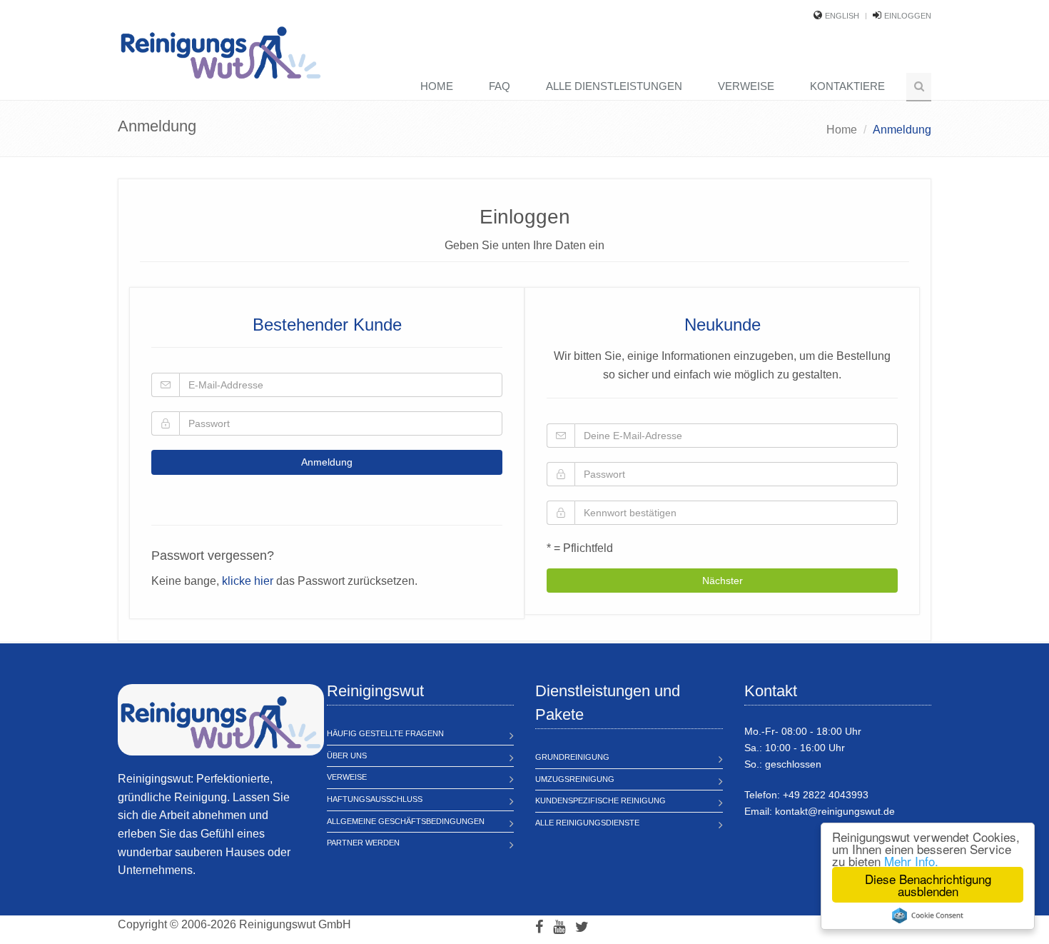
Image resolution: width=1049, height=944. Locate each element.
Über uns (347, 755)
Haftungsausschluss (374, 799)
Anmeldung (327, 462)
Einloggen (907, 15)
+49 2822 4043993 (825, 794)
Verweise (746, 86)
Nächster (722, 580)
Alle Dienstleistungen (614, 86)
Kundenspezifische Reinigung (600, 800)
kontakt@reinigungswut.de (835, 811)
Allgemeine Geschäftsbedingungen (406, 821)
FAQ (499, 86)
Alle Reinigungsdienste (587, 822)
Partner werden (363, 842)
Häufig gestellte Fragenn (385, 733)
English (842, 15)
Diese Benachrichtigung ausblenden (928, 885)
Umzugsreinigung (574, 779)
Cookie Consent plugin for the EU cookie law (927, 915)
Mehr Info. (911, 861)
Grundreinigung (572, 757)
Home (436, 86)
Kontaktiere (847, 86)
